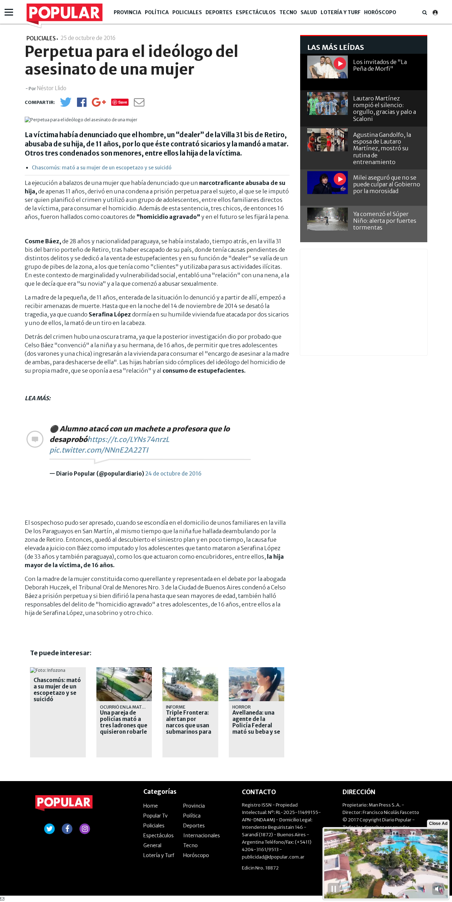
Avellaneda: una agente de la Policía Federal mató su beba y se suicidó (256, 725)
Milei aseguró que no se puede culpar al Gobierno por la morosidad (386, 184)
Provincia (127, 12)
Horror (241, 707)
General (152, 845)
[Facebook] (82, 104)
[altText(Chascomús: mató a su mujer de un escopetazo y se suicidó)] (47, 670)
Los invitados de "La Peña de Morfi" (380, 65)
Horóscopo (380, 12)
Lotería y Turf (341, 12)
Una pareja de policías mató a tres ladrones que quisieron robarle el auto (123, 725)
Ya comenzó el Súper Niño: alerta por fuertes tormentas (384, 220)
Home (150, 806)
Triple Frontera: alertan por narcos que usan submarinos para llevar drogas (188, 725)
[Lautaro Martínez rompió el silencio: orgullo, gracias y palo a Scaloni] (327, 103)
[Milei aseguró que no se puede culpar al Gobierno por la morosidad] (327, 182)
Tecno (288, 12)
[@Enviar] (139, 104)
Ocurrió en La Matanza (126, 707)
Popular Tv (155, 816)
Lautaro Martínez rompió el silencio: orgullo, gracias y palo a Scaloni (384, 108)
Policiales (187, 12)
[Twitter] (66, 105)
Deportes (219, 12)
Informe (175, 707)
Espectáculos (256, 12)
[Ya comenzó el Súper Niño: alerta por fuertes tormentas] (327, 219)
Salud (309, 12)
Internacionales (201, 835)
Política (157, 12)
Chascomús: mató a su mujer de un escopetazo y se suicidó (102, 167)
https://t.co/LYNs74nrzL (128, 439)
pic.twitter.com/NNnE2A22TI (98, 450)
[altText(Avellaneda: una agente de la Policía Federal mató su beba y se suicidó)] (257, 670)
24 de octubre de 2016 (173, 473)
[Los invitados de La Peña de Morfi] (327, 67)
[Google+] (99, 104)
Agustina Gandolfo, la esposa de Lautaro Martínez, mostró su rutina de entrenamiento (382, 148)
